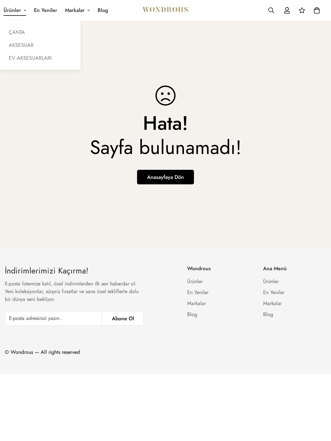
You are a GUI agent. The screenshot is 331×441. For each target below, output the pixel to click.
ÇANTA (17, 32)
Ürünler (195, 281)
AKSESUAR (21, 45)
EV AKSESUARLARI (30, 58)
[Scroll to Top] (318, 405)
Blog (103, 10)
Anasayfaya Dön (165, 177)
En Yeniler (45, 10)
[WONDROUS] (165, 10)
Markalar (75, 10)
